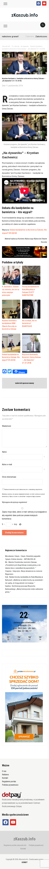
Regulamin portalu (9, 781)
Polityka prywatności (10, 785)
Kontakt (5, 778)
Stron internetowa (9, 477)
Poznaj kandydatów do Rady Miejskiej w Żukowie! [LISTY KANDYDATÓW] (30, 291)
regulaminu (39, 489)
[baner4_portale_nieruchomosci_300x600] (24, 705)
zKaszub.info (24, 838)
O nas (4, 771)
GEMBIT (25, 862)
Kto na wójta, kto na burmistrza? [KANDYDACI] (29, 323)
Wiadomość (6, 426)
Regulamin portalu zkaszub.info (15, 845)
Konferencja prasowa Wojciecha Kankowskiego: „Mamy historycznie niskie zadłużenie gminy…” (24, 589)
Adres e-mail (7, 464)
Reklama (5, 774)
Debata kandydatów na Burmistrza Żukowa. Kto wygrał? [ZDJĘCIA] (11, 357)
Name (4, 452)
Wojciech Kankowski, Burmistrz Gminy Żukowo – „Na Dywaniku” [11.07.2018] (31, 358)
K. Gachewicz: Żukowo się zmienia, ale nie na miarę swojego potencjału (10, 291)
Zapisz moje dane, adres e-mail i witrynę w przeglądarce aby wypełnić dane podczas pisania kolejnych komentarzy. (24, 515)
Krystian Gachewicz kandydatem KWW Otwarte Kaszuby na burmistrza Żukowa (9, 325)
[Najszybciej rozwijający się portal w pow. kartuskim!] (24, 15)
